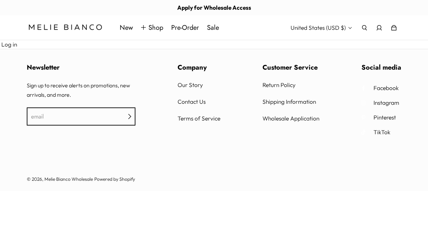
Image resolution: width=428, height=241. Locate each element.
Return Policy (279, 84)
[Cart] (394, 27)
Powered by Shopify (114, 179)
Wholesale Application (290, 118)
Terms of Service (199, 118)
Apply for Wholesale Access (214, 7)
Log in (9, 44)
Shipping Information (289, 101)
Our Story (190, 84)
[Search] (364, 27)
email (37, 116)
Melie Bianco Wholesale (68, 179)
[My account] (379, 27)
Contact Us (192, 101)
